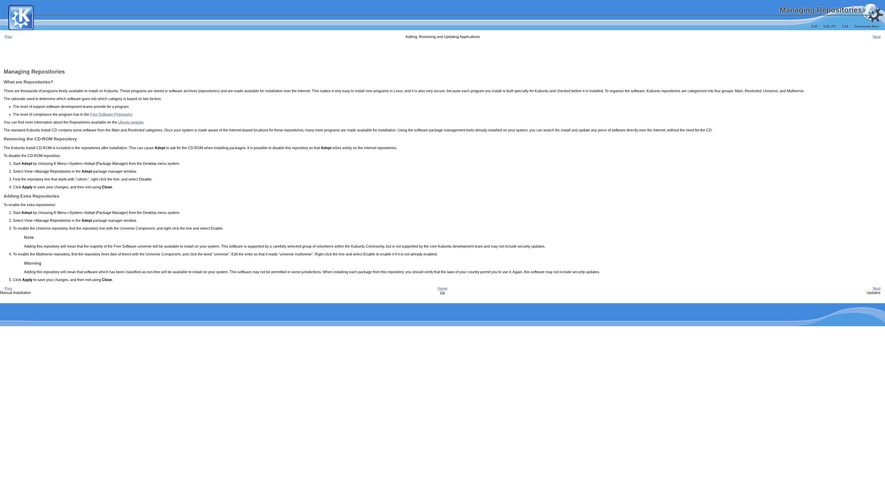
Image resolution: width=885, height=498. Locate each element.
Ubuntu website (131, 122)
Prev (8, 37)
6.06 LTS (829, 26)
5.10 (814, 26)
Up (442, 293)
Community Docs (866, 26)
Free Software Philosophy (111, 114)
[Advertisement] (442, 53)
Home (443, 288)
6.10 (845, 26)
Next (876, 37)
